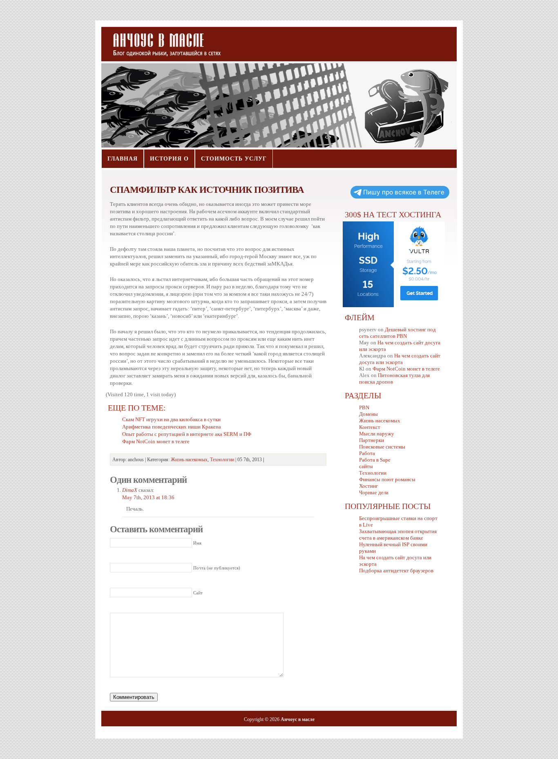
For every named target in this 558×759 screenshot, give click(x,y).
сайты (366, 466)
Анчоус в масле (162, 40)
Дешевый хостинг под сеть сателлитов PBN (397, 332)
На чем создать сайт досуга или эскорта (399, 359)
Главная (122, 159)
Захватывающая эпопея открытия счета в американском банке (398, 534)
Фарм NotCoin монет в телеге (406, 369)
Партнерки (371, 440)
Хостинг (368, 486)
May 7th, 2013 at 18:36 (148, 497)
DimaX (129, 490)
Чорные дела (373, 492)
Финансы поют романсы (387, 479)
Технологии (222, 459)
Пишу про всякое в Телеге (403, 192)
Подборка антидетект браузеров (396, 570)
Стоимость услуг (234, 159)
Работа (367, 453)
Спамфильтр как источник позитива (207, 189)
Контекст (369, 427)
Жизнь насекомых (189, 459)
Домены (368, 414)
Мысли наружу (376, 434)
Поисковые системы (382, 447)
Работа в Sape (375, 460)
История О (169, 159)
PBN (364, 407)
